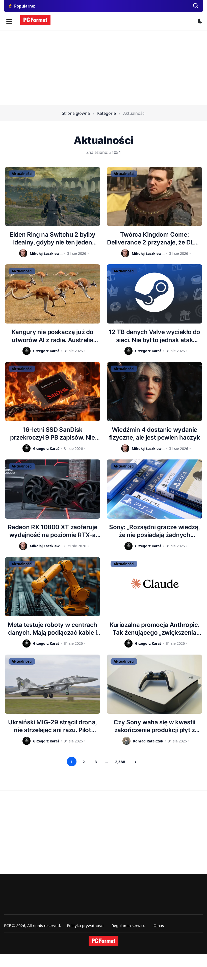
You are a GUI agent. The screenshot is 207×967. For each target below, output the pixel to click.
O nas (158, 925)
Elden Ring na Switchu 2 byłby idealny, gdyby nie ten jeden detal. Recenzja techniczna (52, 238)
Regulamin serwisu (128, 925)
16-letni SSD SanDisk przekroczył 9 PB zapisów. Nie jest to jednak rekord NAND (52, 433)
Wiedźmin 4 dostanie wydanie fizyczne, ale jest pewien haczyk (154, 433)
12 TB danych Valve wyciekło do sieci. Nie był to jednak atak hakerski (154, 336)
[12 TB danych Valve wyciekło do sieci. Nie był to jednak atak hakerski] (154, 294)
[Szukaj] (196, 6)
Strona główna (76, 113)
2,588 (120, 761)
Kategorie (106, 113)
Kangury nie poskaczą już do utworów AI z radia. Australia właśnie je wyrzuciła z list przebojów (52, 336)
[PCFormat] (103, 941)
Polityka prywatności (85, 925)
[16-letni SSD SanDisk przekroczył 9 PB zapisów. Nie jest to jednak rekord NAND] (52, 391)
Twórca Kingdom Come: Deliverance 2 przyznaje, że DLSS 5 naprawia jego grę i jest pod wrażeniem (154, 238)
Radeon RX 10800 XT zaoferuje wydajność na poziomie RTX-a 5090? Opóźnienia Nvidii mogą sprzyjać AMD (52, 531)
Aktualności (22, 173)
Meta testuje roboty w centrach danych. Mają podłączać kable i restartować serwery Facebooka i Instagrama (52, 628)
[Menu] (9, 22)
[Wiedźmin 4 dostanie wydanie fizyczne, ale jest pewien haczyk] (154, 391)
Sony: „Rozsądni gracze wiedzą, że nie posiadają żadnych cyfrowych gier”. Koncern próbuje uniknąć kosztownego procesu (154, 531)
